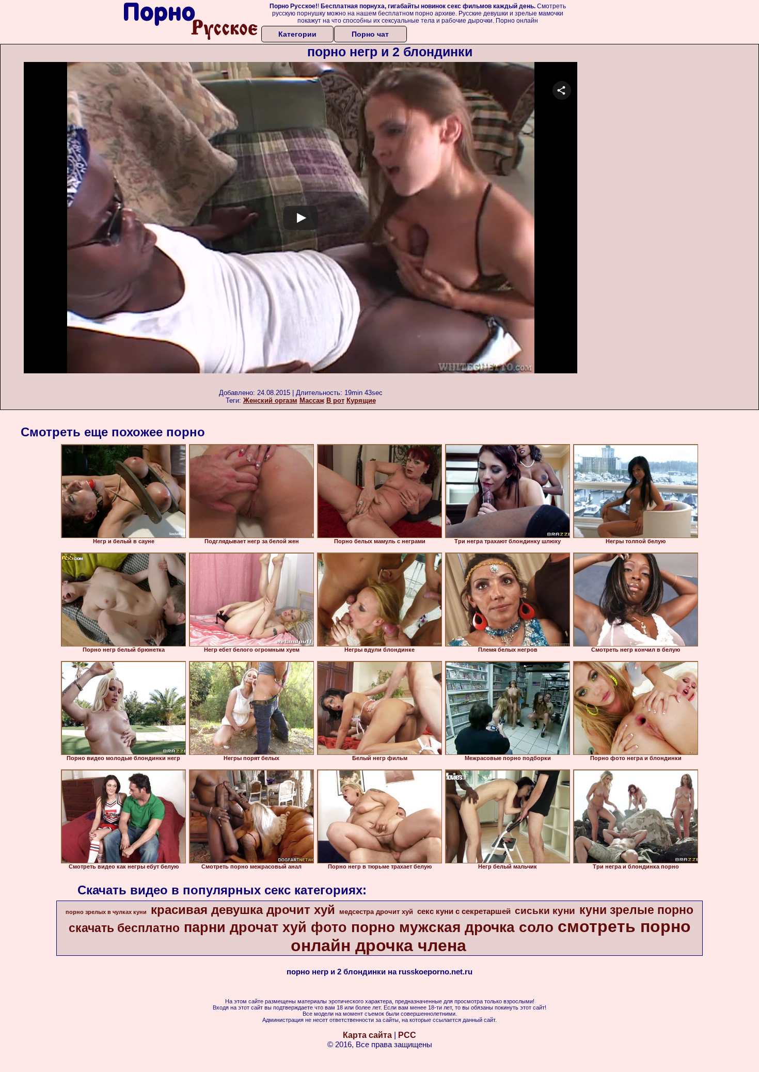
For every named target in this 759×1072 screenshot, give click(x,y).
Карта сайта (367, 1035)
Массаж (311, 400)
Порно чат (370, 34)
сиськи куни (545, 910)
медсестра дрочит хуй (376, 912)
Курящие (361, 400)
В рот (335, 400)
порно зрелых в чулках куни (106, 912)
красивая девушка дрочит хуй (243, 910)
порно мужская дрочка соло (452, 927)
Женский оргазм (270, 400)
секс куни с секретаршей (464, 911)
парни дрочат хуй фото (265, 927)
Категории (297, 34)
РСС (407, 1035)
